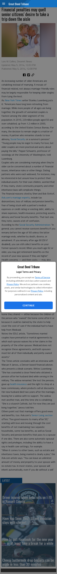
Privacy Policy (13, 284)
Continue (28, 305)
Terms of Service (42, 277)
